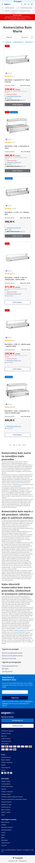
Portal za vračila (17, 726)
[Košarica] (31, 4)
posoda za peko (6, 567)
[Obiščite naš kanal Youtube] (2, 773)
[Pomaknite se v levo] (1, 17)
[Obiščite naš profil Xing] (11, 773)
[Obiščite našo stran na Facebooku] (5, 773)
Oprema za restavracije (9, 658)
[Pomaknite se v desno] (33, 17)
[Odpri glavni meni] (2, 4)
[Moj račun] (28, 4)
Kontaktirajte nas (17, 720)
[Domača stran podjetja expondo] (3, 42)
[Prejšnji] (13, 445)
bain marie (19, 484)
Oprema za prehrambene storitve (12, 656)
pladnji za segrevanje (20, 630)
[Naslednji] (19, 445)
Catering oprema (7, 671)
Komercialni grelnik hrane (10, 666)
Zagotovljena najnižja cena (14, 96)
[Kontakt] (25, 4)
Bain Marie (5, 669)
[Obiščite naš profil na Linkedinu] (8, 773)
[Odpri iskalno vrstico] (22, 4)
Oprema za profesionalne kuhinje (12, 653)
